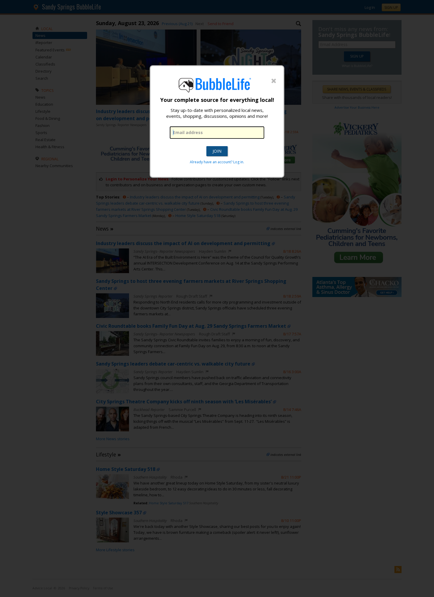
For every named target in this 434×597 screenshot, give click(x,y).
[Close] (273, 81)
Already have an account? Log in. (217, 161)
